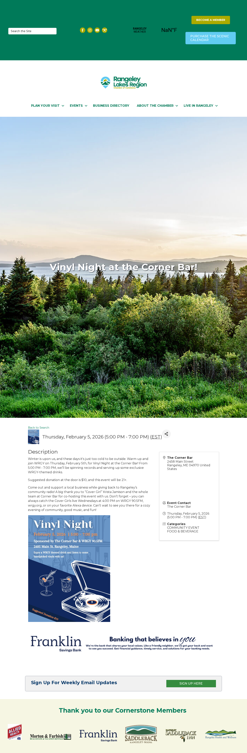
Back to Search (38, 427)
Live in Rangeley (198, 105)
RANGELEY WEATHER (154, 30)
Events (76, 105)
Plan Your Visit (45, 105)
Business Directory (111, 105)
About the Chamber (155, 105)
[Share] (166, 434)
